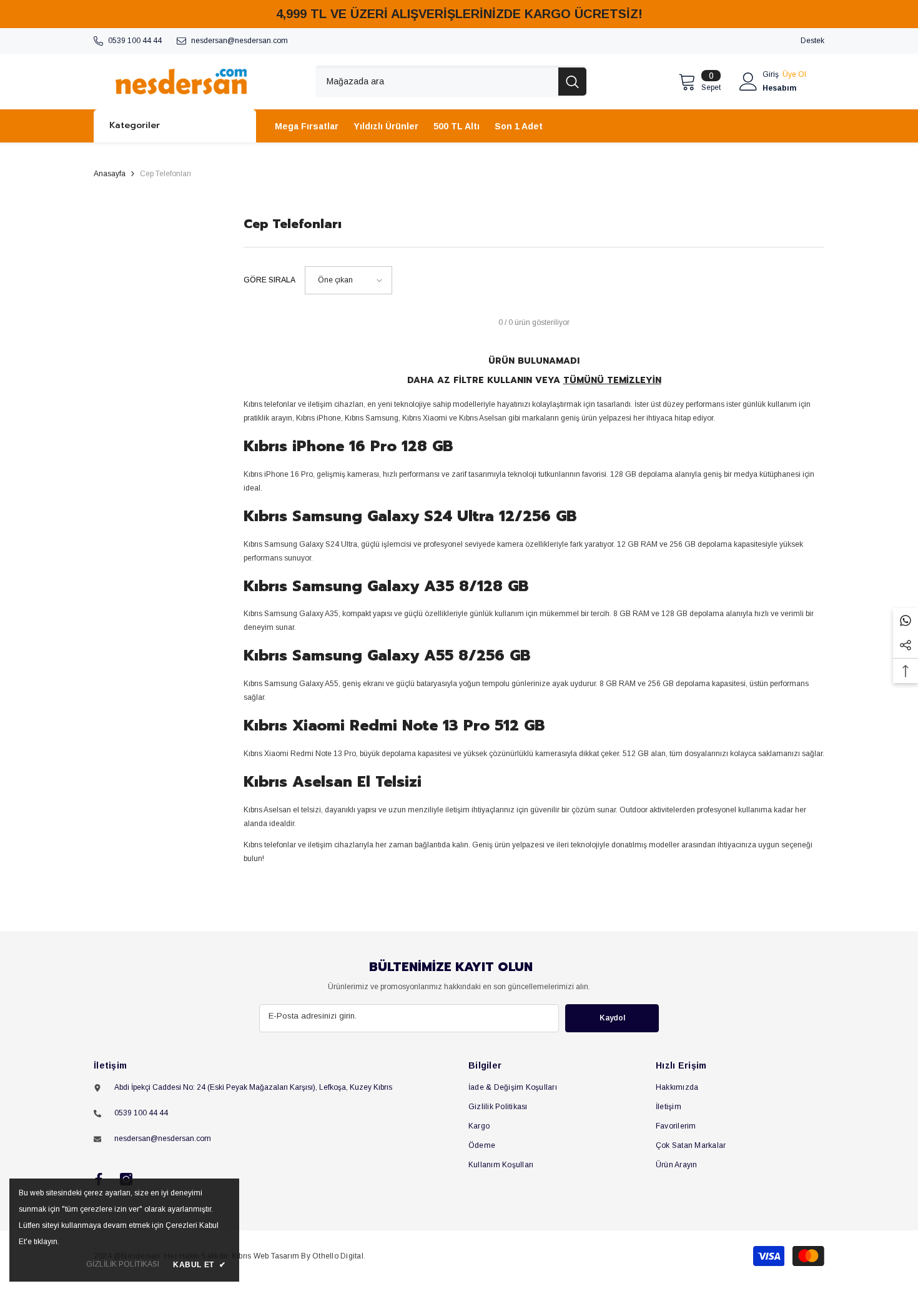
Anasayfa (110, 173)
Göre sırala (269, 280)
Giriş (771, 74)
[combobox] (436, 81)
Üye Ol (794, 74)
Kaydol (612, 1018)
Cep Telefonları (165, 173)
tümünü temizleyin (612, 380)
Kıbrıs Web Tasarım (265, 1256)
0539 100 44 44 (135, 40)
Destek (812, 40)
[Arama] (450, 81)
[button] (348, 280)
